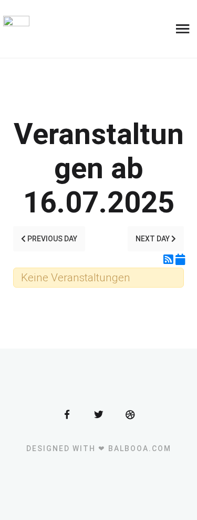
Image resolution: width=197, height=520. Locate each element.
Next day (153, 238)
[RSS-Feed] (169, 259)
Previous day (51, 238)
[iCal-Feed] (180, 259)
